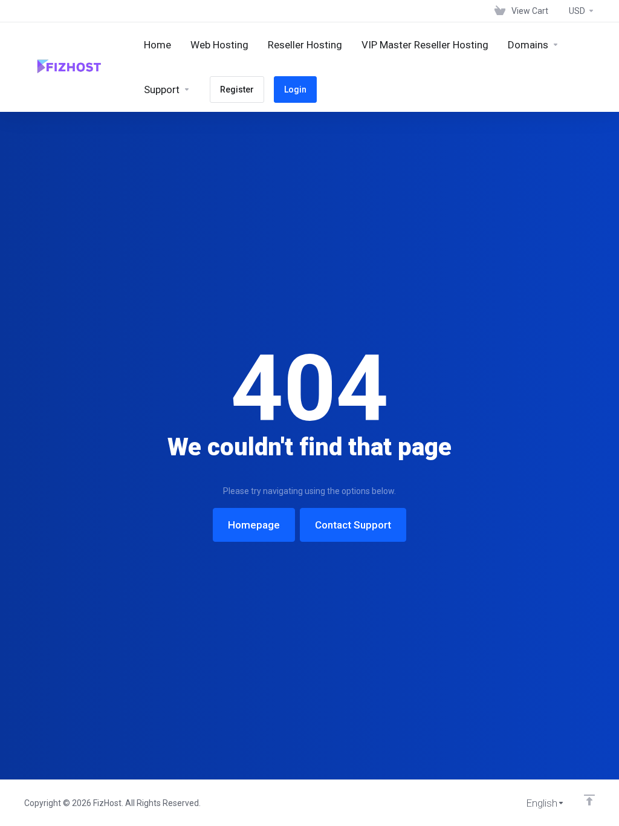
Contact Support (353, 525)
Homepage (254, 525)
